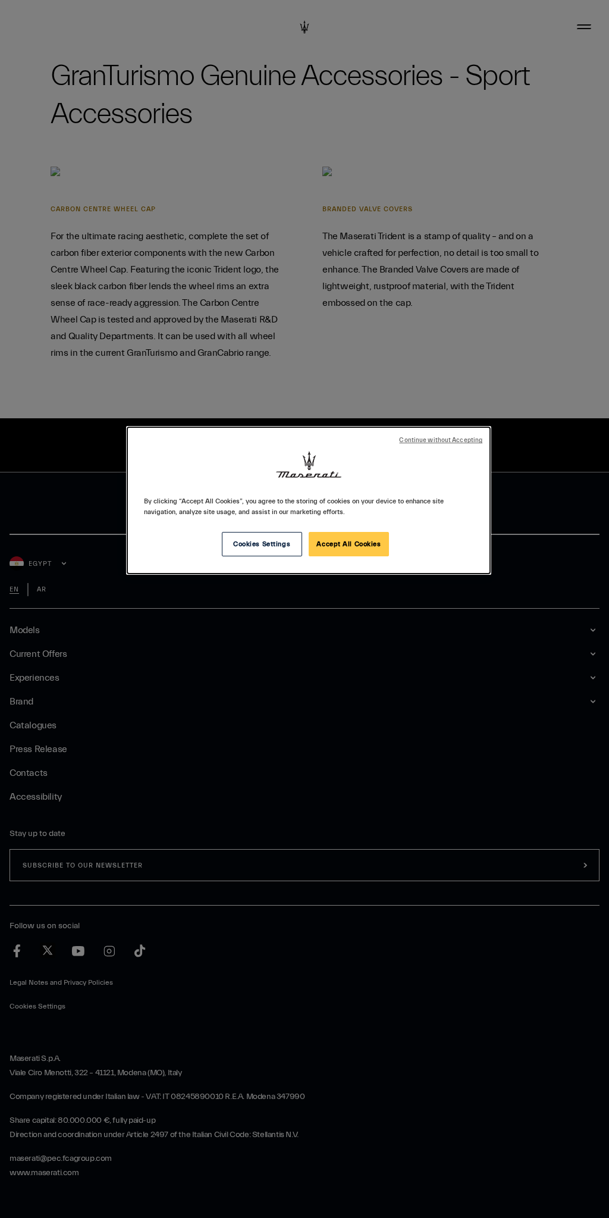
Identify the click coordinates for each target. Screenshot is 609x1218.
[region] (308, 500)
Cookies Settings (261, 544)
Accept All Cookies (348, 544)
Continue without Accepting (440, 440)
